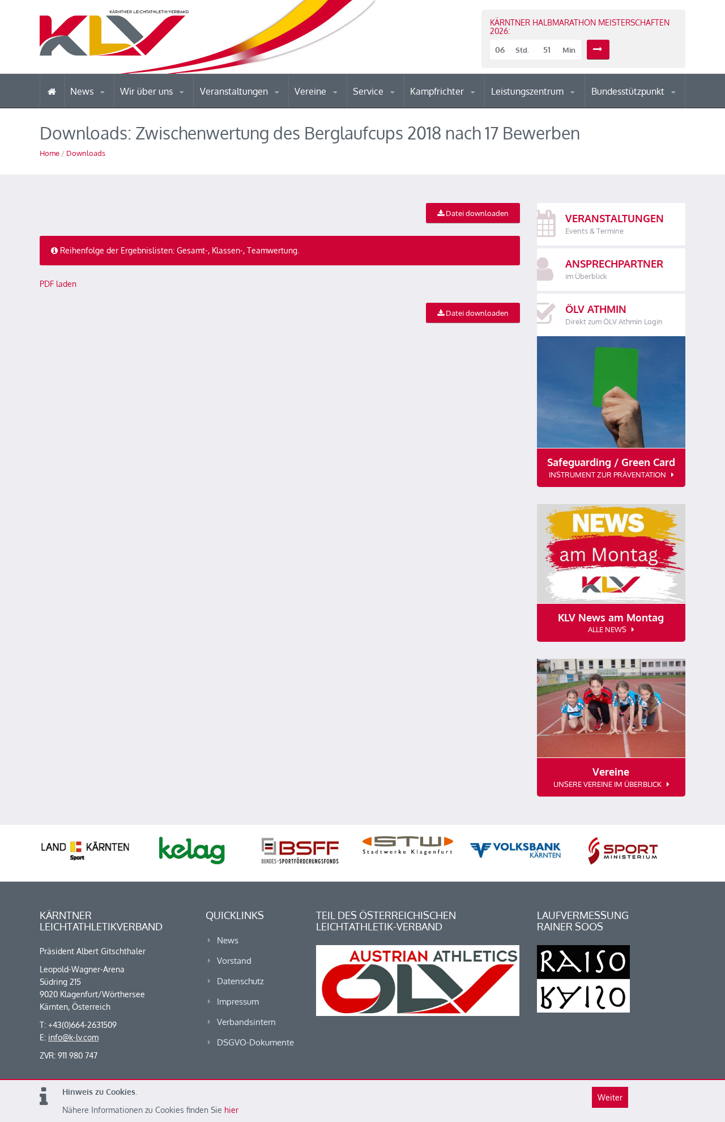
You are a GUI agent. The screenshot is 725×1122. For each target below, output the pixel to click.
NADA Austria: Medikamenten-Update (166, 103)
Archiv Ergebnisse (401, 106)
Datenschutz (240, 981)
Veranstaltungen (235, 91)
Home (49, 153)
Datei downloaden (476, 213)
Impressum (238, 1001)
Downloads (85, 153)
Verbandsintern (246, 1022)
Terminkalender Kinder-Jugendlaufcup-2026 (248, 104)
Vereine (312, 91)
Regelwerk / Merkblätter (457, 104)
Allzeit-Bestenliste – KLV (398, 103)
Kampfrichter (438, 91)
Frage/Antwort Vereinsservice (343, 106)
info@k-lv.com (73, 1037)
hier (231, 1110)
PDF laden (58, 284)
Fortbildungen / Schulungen (459, 106)
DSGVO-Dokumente (255, 1042)
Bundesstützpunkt (629, 91)
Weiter (610, 1097)
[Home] (52, 91)
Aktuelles (433, 107)
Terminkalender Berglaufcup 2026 (249, 106)
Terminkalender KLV (243, 107)
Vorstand (169, 106)
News (83, 91)
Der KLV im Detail (158, 107)
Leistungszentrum (528, 91)
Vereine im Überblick (339, 107)
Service (369, 91)
